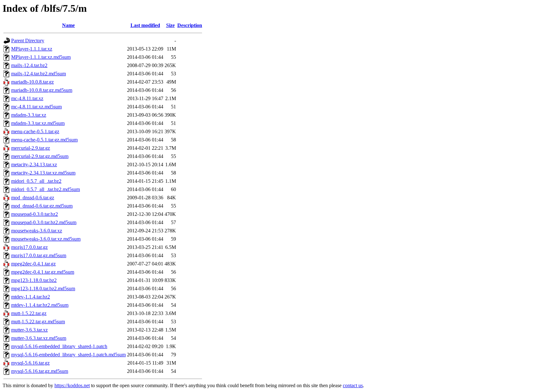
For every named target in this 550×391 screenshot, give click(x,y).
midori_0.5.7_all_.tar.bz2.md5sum (45, 189)
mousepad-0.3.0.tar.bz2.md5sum (43, 222)
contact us (353, 385)
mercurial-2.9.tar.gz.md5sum (39, 156)
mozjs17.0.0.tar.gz (29, 247)
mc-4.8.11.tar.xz (27, 98)
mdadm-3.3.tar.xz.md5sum (38, 123)
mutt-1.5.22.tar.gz (28, 313)
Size (170, 25)
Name (68, 25)
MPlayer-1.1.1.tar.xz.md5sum (41, 57)
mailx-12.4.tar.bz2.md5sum (38, 73)
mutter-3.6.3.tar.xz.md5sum (38, 338)
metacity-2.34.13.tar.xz (34, 164)
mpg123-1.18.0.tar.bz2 (34, 280)
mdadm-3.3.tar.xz (28, 115)
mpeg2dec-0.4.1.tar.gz (33, 263)
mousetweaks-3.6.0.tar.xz (36, 230)
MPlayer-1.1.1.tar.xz (31, 48)
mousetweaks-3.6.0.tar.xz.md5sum (46, 239)
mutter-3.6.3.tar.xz (29, 330)
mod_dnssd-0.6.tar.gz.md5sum (42, 206)
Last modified (145, 25)
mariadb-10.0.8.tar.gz (32, 82)
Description (189, 25)
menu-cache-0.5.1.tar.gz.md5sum (44, 139)
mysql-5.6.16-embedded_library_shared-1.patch (59, 346)
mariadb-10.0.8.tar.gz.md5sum (41, 90)
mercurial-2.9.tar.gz (30, 148)
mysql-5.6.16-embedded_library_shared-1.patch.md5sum (68, 354)
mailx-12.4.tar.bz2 (29, 65)
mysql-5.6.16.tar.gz (30, 363)
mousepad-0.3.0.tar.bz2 (34, 214)
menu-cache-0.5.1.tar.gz (35, 131)
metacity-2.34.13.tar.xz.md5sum (43, 172)
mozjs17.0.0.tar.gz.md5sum (38, 255)
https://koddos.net (72, 385)
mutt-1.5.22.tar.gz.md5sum (38, 321)
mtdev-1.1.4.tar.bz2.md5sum (39, 305)
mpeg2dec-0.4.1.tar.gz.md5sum (42, 272)
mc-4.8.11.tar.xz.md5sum (36, 106)
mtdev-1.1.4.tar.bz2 (30, 296)
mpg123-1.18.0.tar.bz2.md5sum (43, 288)
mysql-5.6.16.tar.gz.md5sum (39, 371)
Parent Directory (27, 40)
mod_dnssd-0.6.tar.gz (32, 197)
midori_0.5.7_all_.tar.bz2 (36, 181)
